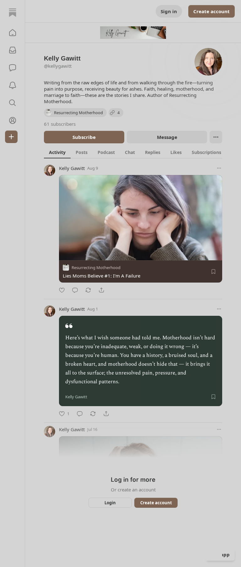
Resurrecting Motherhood (96, 267)
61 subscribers (60, 124)
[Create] (11, 136)
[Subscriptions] (12, 50)
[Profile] (12, 120)
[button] (12, 32)
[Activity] (12, 85)
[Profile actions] (216, 137)
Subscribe (84, 137)
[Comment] (75, 290)
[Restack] (88, 290)
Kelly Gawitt (72, 168)
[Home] (12, 12)
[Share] (101, 290)
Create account (211, 11)
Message (167, 137)
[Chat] (12, 67)
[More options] (219, 168)
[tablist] (135, 152)
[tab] (57, 152)
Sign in (169, 11)
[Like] (61, 290)
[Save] (213, 272)
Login (110, 503)
